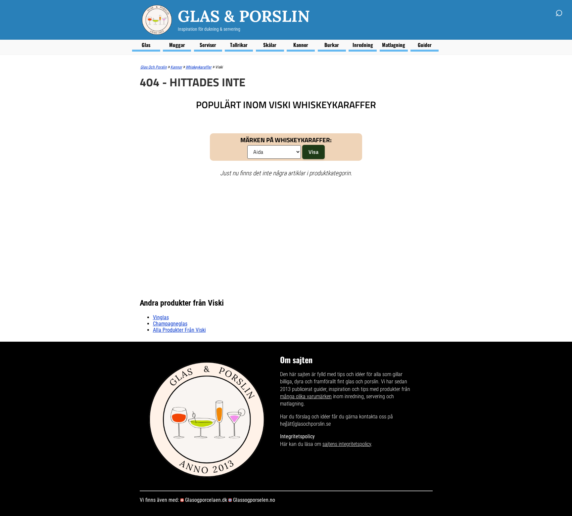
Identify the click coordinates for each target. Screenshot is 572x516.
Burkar (331, 44)
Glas (146, 44)
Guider (425, 44)
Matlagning (393, 44)
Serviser (208, 44)
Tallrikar (239, 44)
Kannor (300, 44)
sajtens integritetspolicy (346, 444)
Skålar (269, 44)
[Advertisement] (277, 230)
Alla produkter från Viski (179, 330)
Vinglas (161, 317)
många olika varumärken (306, 396)
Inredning (363, 44)
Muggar (177, 44)
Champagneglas (170, 324)
